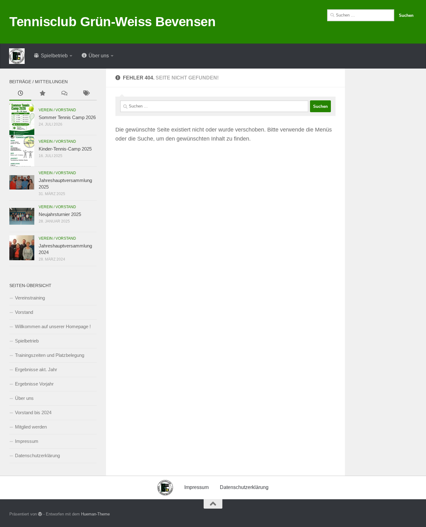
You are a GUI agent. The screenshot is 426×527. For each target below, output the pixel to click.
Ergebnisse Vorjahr (34, 383)
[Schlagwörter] (86, 94)
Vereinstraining (30, 297)
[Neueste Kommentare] (64, 94)
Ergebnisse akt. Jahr (36, 369)
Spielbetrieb (27, 340)
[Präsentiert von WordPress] (40, 514)
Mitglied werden (31, 426)
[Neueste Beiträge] (20, 94)
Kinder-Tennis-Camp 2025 (65, 148)
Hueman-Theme (95, 514)
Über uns (24, 398)
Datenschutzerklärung (37, 455)
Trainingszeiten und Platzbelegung (49, 355)
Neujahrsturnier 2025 (60, 214)
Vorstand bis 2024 (33, 412)
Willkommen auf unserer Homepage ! (53, 326)
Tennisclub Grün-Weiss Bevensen (112, 21)
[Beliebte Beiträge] (42, 94)
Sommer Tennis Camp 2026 (67, 117)
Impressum (26, 441)
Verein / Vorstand (57, 110)
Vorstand (24, 312)
